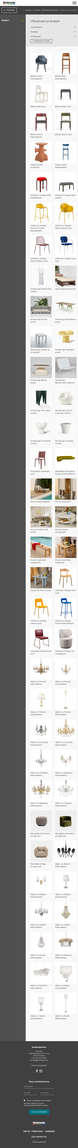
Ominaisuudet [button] (35, 36)
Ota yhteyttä (39, 1137)
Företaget (37, 1131)
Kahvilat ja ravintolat (50, 10)
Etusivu (28, 10)
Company (50, 1131)
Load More (53, 1026)
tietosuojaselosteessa (32, 1105)
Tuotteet (36, 10)
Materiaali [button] (34, 32)
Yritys (26, 1131)
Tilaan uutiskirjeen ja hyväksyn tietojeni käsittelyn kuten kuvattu (37, 1103)
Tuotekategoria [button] (36, 27)
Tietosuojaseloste (39, 1142)
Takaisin (11, 10)
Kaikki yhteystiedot (39, 1065)
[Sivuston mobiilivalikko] (74, 3)
